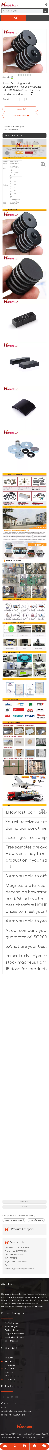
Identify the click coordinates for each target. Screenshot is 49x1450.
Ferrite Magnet (11, 1327)
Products (9, 1358)
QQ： (7, 1258)
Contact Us (10, 1379)
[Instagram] (16, 1396)
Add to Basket (19, 115)
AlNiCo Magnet (11, 1323)
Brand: (7, 130)
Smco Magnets (11, 1341)
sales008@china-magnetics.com (19, 1269)
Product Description (13, 135)
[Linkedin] (7, 1396)
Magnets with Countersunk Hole (18, 1215)
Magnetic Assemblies (14, 1334)
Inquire (18, 109)
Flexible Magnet (12, 1330)
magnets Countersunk (14, 1220)
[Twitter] (12, 1396)
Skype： (8, 1262)
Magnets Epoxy (36, 1220)
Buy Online (9, 1369)
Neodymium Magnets (14, 1337)
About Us (9, 1372)
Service (8, 1361)
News (7, 1376)
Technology (10, 1365)
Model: (7, 127)
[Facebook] (3, 1396)
